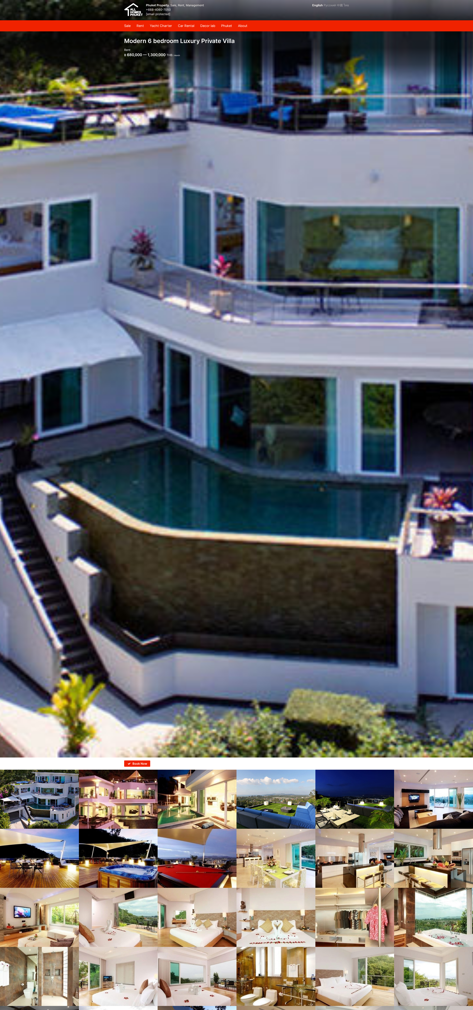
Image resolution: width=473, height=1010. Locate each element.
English (317, 5)
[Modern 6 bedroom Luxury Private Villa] (236, 379)
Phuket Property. (158, 5)
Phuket (226, 26)
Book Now (139, 763)
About (242, 26)
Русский (330, 5)
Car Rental (186, 26)
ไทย (346, 5)
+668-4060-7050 (158, 9)
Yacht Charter (161, 26)
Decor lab (207, 26)
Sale (127, 26)
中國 (340, 5)
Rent (140, 26)
